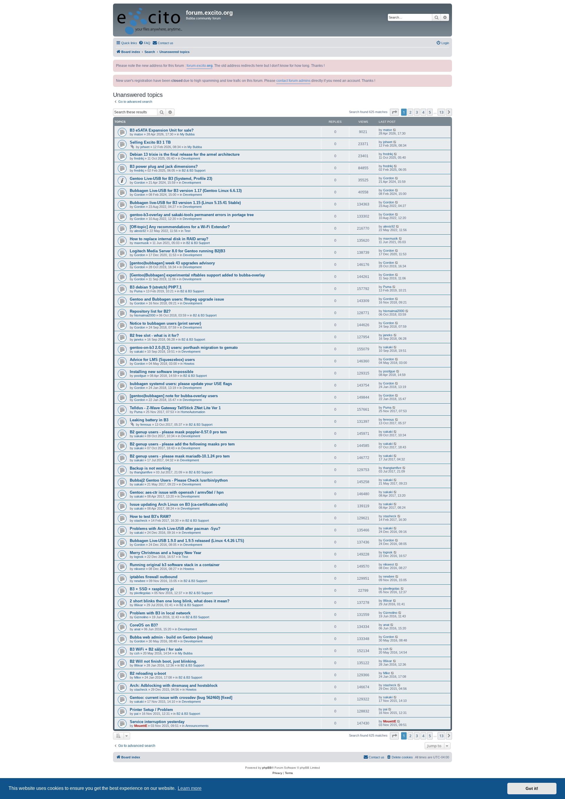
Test (187, 231)
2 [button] (410, 112)
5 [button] (430, 112)
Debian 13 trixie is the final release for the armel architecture (185, 154)
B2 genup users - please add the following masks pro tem (182, 444)
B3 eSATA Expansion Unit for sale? (162, 130)
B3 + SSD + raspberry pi (152, 589)
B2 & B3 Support (193, 170)
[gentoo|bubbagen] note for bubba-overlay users (174, 396)
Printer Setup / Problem (151, 709)
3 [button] (417, 112)
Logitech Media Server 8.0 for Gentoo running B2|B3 (177, 251)
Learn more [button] (190, 788)
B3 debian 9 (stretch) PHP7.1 (156, 287)
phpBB (267, 767)
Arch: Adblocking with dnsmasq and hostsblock (173, 685)
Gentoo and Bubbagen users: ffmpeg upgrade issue (177, 299)
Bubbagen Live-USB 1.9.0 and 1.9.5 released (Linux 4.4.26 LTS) (187, 540)
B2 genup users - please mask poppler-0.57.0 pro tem (178, 432)
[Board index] (150, 20)
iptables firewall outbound (153, 577)
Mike (137, 677)
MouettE (140, 725)
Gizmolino (141, 617)
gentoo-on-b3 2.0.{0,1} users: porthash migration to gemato (184, 347)
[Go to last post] (395, 130)
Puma (138, 291)
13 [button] (441, 112)
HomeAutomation (193, 412)
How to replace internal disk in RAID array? (169, 239)
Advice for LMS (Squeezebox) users (162, 359)
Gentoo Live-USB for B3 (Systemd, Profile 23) (171, 178)
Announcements (197, 725)
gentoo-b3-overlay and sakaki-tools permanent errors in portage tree (192, 215)
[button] (394, 112)
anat (137, 629)
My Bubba (187, 134)
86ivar (138, 605)
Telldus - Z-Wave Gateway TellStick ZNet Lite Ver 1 (175, 408)
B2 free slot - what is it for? (154, 335)
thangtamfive (143, 472)
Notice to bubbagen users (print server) (165, 323)
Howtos (189, 363)
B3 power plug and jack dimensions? (164, 166)
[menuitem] (144, 43)
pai (136, 713)
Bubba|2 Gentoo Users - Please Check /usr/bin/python (179, 480)
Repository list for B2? (150, 311)
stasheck (140, 520)
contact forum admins (293, 81)
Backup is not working (150, 468)
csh (136, 653)
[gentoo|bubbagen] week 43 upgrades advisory (172, 263)
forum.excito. (199, 66)
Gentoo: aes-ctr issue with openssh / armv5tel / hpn (177, 492)
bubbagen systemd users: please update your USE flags (181, 384)
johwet (144, 147)
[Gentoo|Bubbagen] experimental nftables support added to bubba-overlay (197, 275)
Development (190, 158)
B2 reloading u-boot (148, 673)
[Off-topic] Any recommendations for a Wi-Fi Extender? (180, 227)
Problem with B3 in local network (160, 613)
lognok (139, 556)
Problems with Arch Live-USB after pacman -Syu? (175, 528)
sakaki (139, 351)
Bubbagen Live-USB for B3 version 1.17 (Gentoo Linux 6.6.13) (186, 190)
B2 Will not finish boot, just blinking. (163, 661)
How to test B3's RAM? (150, 516)
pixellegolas (142, 593)
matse (138, 134)
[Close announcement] (448, 63)
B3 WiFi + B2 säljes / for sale (156, 649)
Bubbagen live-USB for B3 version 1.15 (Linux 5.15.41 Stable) (185, 202)
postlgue (140, 375)
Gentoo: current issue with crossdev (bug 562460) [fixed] (181, 697)
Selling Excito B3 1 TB (150, 142)
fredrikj (139, 158)
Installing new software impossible (161, 371)
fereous (145, 424)
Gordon (139, 182)
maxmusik (141, 243)
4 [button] (423, 112)
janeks (139, 339)
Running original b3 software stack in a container (175, 565)
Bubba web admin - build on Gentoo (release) (171, 637)
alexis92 (140, 231)
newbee (139, 581)
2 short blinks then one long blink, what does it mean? (180, 601)
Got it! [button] (532, 788)
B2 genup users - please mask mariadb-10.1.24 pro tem (180, 456)
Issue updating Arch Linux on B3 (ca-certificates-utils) (178, 504)
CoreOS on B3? (144, 625)
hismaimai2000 (144, 315)
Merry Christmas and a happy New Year (165, 553)
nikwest (139, 569)
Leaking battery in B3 (149, 420)
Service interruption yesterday (157, 722)
